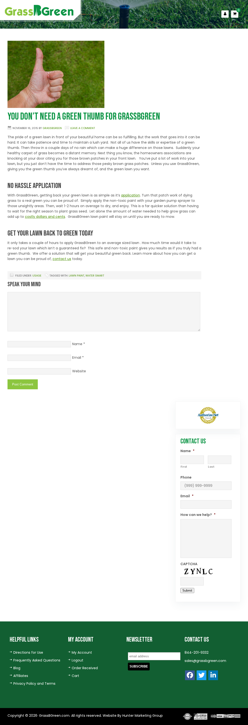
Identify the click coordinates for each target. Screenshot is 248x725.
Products (111, 36)
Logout (77, 660)
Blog (16, 668)
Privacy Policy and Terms (34, 683)
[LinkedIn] (213, 675)
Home (62, 36)
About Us (84, 36)
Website (79, 371)
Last (211, 467)
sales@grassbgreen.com (205, 660)
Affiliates (20, 675)
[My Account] (225, 14)
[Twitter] (201, 675)
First (184, 467)
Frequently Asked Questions (36, 660)
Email (76, 357)
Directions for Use (28, 652)
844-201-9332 (197, 652)
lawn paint (76, 275)
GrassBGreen (52, 128)
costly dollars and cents (45, 216)
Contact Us (179, 36)
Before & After (144, 36)
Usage (36, 275)
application (130, 195)
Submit (187, 590)
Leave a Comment (82, 128)
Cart (75, 675)
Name (77, 344)
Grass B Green (39, 10)
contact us (62, 258)
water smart (94, 275)
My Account (82, 652)
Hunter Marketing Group (142, 715)
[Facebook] (190, 675)
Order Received (85, 668)
